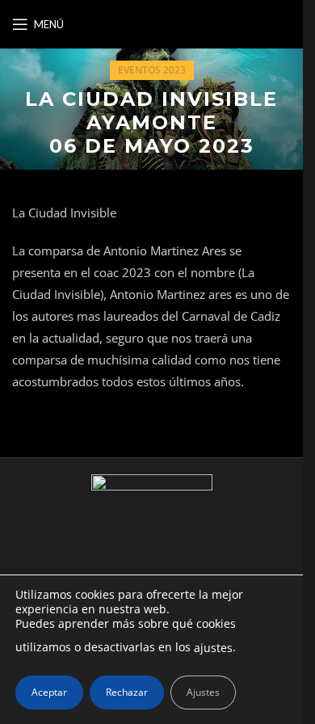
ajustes (213, 647)
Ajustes (203, 692)
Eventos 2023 (152, 70)
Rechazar (127, 692)
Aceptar (49, 692)
